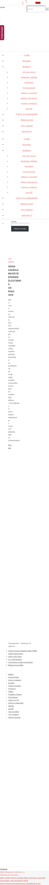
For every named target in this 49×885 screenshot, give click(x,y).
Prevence (29, 83)
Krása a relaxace (29, 98)
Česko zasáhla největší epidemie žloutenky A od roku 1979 (14, 280)
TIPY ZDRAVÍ (27, 126)
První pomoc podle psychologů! (20, 662)
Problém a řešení (29, 77)
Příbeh (10, 691)
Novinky (26, 61)
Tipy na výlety (29, 72)
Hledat (14, 221)
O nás (27, 55)
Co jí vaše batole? (15, 659)
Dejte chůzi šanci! (15, 656)
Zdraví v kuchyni (29, 93)
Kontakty (27, 131)
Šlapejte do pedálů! (15, 665)
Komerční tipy (13, 677)
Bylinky (11, 674)
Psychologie (29, 88)
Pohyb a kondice (29, 103)
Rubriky (27, 67)
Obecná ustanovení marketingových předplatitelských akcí (20, 883)
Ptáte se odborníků (27, 114)
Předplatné (27, 120)
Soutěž (29, 109)
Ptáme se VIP (13, 700)
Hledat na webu (20, 228)
